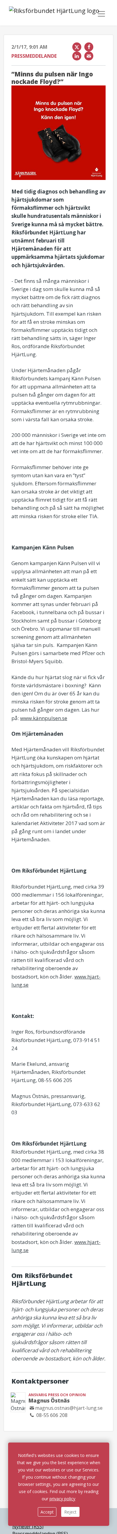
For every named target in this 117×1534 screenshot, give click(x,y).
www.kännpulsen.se (43, 718)
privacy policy (62, 1499)
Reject (70, 1512)
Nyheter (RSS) (28, 1526)
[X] (76, 46)
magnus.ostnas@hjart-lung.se (69, 1408)
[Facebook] (88, 46)
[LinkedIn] (76, 55)
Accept (47, 1512)
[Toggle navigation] (101, 14)
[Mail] (88, 55)
